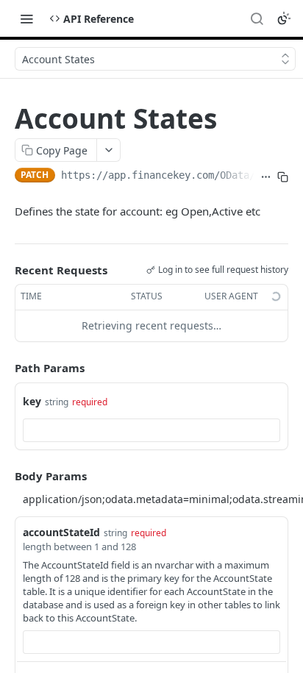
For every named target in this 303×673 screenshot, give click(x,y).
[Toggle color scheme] (284, 18)
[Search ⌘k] (256, 18)
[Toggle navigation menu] (26, 18)
